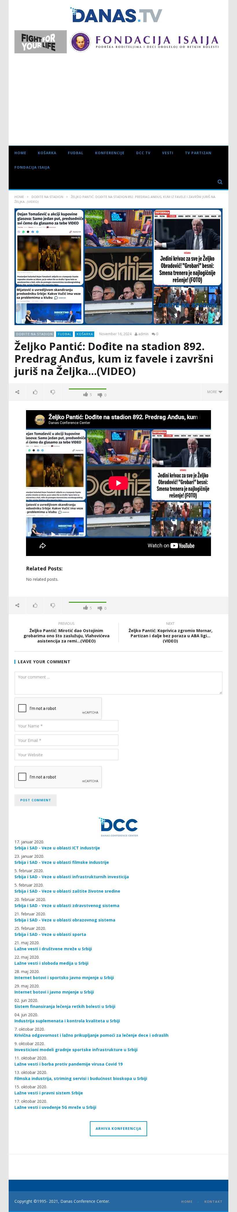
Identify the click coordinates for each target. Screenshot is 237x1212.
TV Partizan (198, 152)
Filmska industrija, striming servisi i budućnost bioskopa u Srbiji (80, 1078)
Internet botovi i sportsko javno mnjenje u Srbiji (64, 977)
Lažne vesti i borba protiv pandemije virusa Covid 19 (68, 1064)
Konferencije (110, 152)
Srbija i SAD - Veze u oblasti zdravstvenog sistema (66, 905)
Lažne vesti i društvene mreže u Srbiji (53, 948)
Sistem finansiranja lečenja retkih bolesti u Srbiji (64, 1006)
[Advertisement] (118, 96)
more (213, 391)
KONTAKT (213, 1201)
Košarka (47, 152)
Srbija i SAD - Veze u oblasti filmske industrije (61, 862)
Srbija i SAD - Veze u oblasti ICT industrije (57, 848)
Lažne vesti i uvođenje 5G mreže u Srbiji (55, 1107)
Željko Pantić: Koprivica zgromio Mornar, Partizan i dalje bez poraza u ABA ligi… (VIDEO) (170, 633)
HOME (186, 1201)
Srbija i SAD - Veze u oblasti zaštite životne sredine (67, 891)
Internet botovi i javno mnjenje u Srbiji (54, 992)
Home (20, 152)
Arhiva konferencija (118, 1128)
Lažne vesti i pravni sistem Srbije (48, 1093)
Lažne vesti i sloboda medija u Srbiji (51, 963)
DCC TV (143, 152)
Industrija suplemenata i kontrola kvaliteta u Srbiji (67, 1020)
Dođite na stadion (47, 197)
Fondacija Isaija (32, 167)
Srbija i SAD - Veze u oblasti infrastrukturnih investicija (71, 876)
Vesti (167, 152)
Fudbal (76, 152)
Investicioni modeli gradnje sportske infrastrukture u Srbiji (76, 1049)
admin (143, 334)
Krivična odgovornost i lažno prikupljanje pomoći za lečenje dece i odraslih (91, 1035)
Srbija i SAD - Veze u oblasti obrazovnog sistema (64, 920)
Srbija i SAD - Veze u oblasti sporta (50, 934)
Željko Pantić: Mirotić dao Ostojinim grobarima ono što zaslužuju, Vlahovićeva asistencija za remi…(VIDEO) (66, 633)
